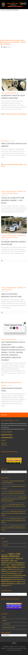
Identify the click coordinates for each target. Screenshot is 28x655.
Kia (20, 573)
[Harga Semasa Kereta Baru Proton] (14, 382)
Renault (11, 581)
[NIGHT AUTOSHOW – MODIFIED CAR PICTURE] (14, 273)
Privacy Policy (4, 445)
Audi (5, 567)
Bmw (10, 569)
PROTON (15, 193)
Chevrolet (4, 571)
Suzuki (23, 581)
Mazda (17, 575)
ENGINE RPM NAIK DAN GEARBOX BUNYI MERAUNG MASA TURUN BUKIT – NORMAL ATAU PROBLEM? (13, 42)
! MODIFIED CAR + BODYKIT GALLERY (12, 558)
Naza (21, 577)
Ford (21, 571)
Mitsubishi (7, 577)
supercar (19, 581)
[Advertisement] (14, 25)
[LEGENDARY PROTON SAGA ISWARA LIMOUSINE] (14, 85)
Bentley (6, 569)
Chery (22, 569)
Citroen (9, 571)
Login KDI (3, 440)
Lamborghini (4, 575)
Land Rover (9, 575)
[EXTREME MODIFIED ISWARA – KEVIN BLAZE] (14, 224)
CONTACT (5, 620)
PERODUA (9, 579)
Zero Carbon (5, 545)
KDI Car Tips (4, 443)
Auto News (4, 141)
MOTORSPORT (15, 577)
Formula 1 (3, 573)
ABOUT (4, 617)
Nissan (3, 579)
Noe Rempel (5, 481)
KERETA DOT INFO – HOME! (9, 627)
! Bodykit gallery (4, 554)
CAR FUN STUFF (16, 569)
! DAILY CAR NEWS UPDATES (8, 93)
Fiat (19, 571)
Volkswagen (9, 583)
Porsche (19, 579)
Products (24, 579)
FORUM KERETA (6, 624)
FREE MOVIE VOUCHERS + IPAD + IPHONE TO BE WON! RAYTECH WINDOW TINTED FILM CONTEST (13, 506)
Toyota (3, 583)
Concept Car (14, 571)
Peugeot (14, 579)
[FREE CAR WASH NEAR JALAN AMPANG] (14, 126)
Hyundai (13, 573)
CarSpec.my (5, 541)
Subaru (14, 581)
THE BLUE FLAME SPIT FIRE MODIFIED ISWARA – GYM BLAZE (12, 200)
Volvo (15, 583)
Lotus (13, 575)
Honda (9, 573)
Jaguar (17, 573)
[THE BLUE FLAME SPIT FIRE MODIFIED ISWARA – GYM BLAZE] (14, 176)
